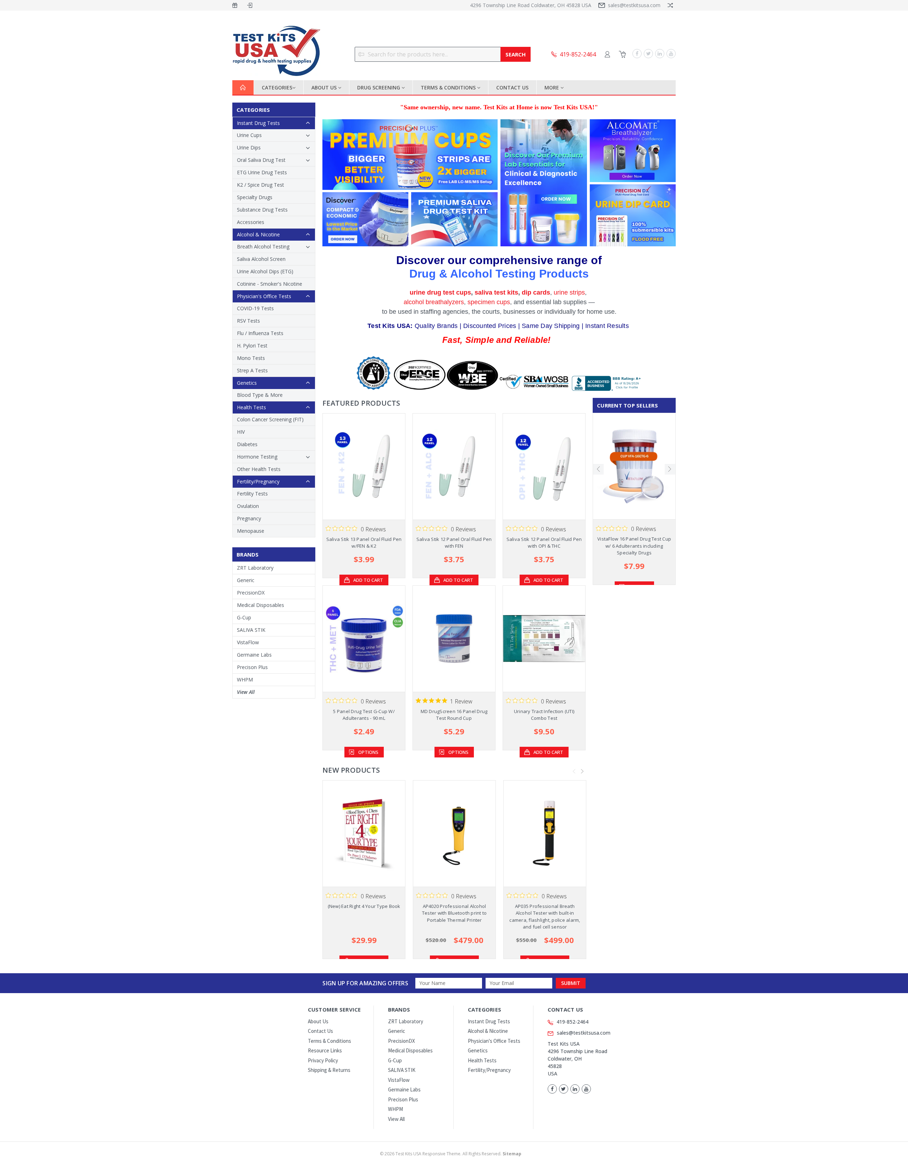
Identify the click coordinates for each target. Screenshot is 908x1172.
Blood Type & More (260, 394)
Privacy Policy (323, 1060)
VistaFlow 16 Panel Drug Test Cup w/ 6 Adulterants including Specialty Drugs (634, 546)
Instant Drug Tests (258, 123)
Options (368, 752)
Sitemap (512, 1154)
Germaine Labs (254, 654)
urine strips (569, 292)
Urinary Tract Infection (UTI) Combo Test (544, 715)
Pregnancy (249, 518)
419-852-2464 (572, 1021)
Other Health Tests (259, 469)
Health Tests (251, 407)
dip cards (536, 292)
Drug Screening (379, 87)
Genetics (247, 382)
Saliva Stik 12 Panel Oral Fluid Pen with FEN (454, 542)
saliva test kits (496, 292)
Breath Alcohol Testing (263, 246)
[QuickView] (358, 466)
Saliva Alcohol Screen (261, 259)
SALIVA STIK (251, 629)
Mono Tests (251, 358)
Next (582, 771)
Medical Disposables (260, 605)
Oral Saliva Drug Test (261, 160)
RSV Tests (248, 320)
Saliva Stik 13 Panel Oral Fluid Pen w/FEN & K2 (364, 542)
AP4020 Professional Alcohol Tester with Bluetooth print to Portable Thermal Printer (454, 913)
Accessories (250, 222)
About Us (324, 87)
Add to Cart (368, 580)
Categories (277, 87)
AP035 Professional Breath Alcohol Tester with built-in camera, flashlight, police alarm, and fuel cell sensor (544, 916)
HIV (241, 431)
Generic (245, 580)
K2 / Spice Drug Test (260, 184)
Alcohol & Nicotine (258, 234)
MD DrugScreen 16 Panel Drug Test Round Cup (454, 715)
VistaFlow (248, 642)
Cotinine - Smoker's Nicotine (269, 283)
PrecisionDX (251, 592)
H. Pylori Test (252, 345)
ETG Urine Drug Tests (262, 172)
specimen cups (488, 302)
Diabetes (247, 444)
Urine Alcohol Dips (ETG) (265, 271)
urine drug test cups (440, 292)
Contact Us (512, 87)
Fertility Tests (252, 493)
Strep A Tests (252, 370)
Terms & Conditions (449, 87)
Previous (574, 771)
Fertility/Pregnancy (258, 481)
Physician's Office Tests (264, 296)
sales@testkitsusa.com (634, 5)
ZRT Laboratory (255, 567)
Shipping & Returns (329, 1070)
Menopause (250, 530)
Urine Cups (249, 135)
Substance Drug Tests (262, 209)
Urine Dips (249, 147)
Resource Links (325, 1050)
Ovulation (248, 506)
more (552, 87)
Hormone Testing (257, 456)
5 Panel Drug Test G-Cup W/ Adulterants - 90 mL (364, 715)
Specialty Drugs (254, 197)
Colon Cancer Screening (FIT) (270, 419)
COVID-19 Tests (255, 308)
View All (246, 692)
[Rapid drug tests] (499, 183)
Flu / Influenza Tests (260, 333)
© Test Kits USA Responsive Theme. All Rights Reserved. (450, 1154)
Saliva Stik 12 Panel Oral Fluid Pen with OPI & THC (544, 542)
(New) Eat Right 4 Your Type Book (364, 906)
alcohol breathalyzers (434, 302)
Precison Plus (252, 667)
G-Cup (244, 617)
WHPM (245, 679)
